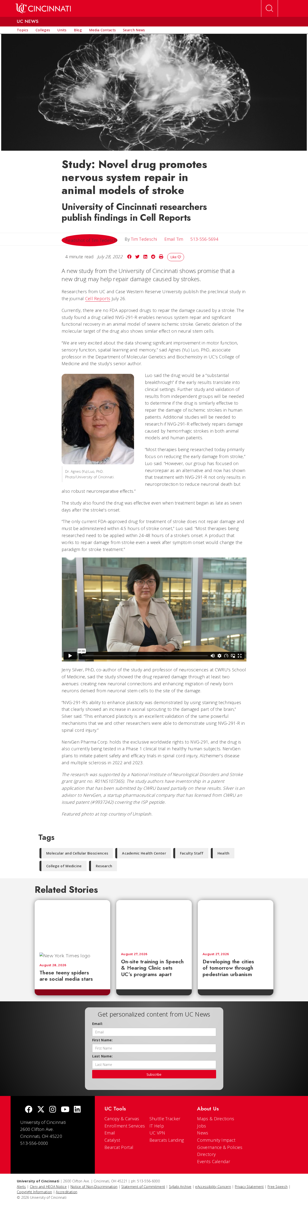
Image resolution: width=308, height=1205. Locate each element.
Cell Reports (97, 298)
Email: (97, 1023)
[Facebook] (28, 1110)
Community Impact (216, 1140)
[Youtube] (65, 1110)
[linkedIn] (77, 1110)
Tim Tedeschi (144, 239)
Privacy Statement (249, 1186)
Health (224, 853)
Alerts (21, 1186)
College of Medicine (64, 866)
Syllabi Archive (180, 1186)
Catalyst (112, 1140)
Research (104, 866)
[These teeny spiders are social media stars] (72, 924)
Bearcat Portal (118, 1147)
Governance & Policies (219, 1147)
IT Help (156, 1126)
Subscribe (154, 1074)
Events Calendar (213, 1161)
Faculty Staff (192, 853)
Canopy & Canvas (121, 1118)
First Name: (102, 1040)
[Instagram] (52, 1110)
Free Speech (278, 1186)
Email (109, 1133)
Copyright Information (34, 1192)
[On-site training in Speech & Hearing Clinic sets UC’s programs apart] (154, 924)
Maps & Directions (215, 1118)
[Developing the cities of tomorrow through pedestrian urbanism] (235, 924)
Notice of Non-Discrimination (94, 1186)
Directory (206, 1154)
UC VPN (157, 1133)
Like (174, 257)
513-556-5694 (204, 239)
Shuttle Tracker (164, 1118)
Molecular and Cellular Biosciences (77, 853)
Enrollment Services (124, 1126)
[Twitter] (41, 1110)
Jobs (201, 1126)
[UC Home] (43, 8)
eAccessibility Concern (213, 1186)
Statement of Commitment (143, 1186)
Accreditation (66, 1192)
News (202, 1133)
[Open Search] (269, 8)
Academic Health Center (144, 853)
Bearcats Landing (166, 1140)
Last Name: (102, 1056)
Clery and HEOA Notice (48, 1186)
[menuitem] (22, 30)
